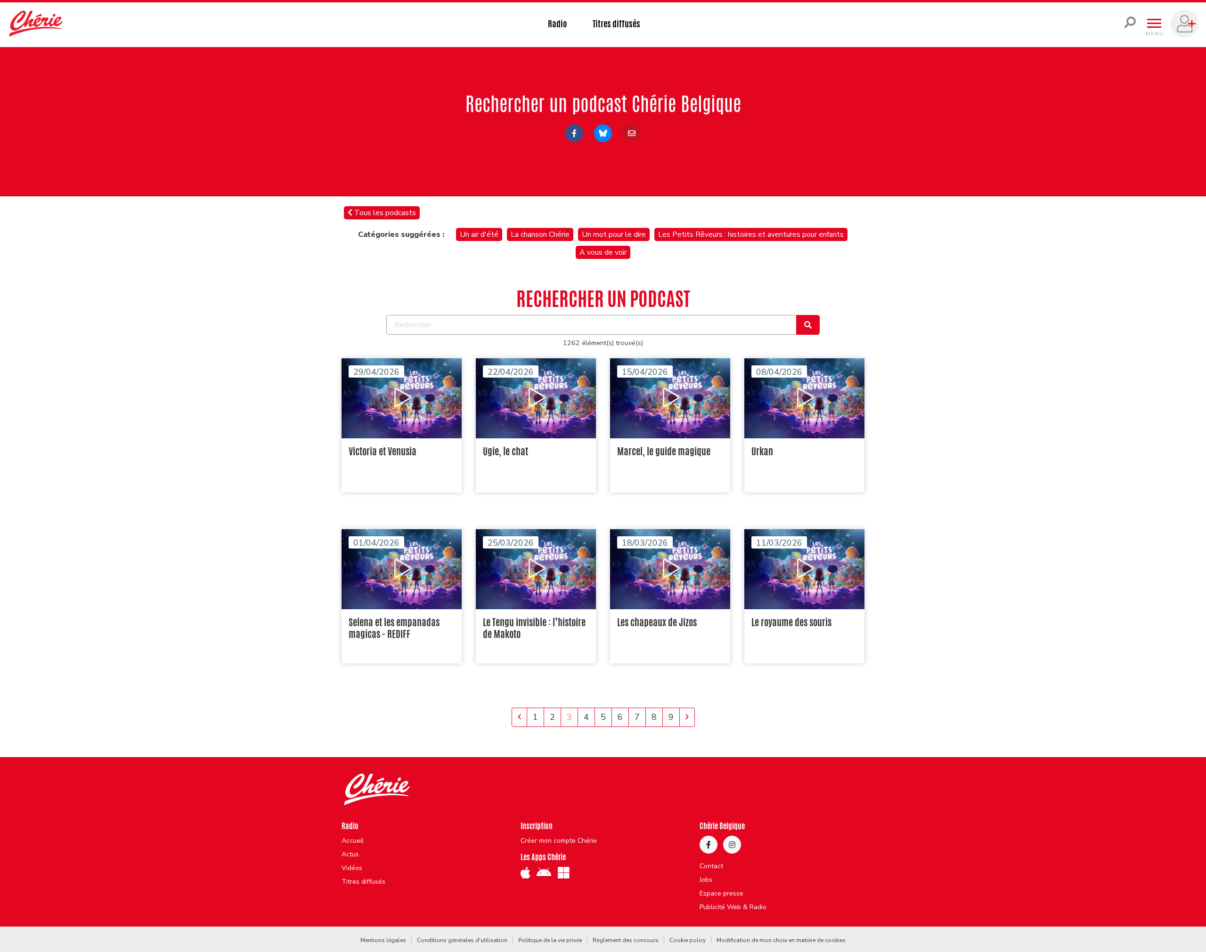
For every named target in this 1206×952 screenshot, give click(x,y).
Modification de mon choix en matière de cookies (781, 940)
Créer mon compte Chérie (559, 841)
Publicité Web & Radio (733, 907)
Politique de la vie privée (550, 940)
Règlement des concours (626, 940)
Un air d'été (479, 234)
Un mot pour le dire (614, 234)
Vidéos (352, 868)
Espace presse (721, 893)
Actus (350, 854)
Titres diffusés (616, 23)
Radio (557, 23)
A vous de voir (603, 252)
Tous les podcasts (384, 213)
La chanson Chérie (540, 234)
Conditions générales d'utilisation (462, 940)
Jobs (706, 880)
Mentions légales (383, 940)
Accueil (353, 841)
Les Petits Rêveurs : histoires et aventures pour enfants (751, 234)
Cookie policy (687, 940)
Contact (711, 866)
